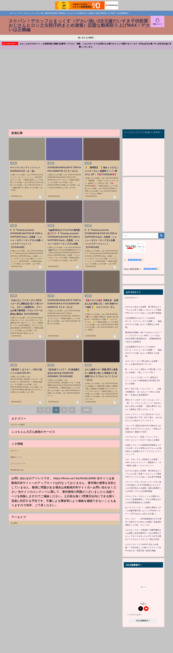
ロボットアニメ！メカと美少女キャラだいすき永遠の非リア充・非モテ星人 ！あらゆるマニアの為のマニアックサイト (143, 417)
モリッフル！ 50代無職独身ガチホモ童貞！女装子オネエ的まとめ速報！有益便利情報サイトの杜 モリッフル (143, 522)
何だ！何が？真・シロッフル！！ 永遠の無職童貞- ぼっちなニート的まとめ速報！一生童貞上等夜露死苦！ (143, 392)
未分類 (13, 163)
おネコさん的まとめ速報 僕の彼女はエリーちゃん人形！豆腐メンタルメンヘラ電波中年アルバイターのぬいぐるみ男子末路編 (143, 310)
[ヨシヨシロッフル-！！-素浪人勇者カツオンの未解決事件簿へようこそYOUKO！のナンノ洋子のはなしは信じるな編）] (143, 510)
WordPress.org (17, 470)
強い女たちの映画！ (86, 38)
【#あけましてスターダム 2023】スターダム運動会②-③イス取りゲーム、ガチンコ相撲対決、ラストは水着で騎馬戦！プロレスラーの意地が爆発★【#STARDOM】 (26, 307)
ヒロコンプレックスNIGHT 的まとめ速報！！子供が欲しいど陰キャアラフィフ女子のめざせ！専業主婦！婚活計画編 (143, 547)
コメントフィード (18, 463)
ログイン (14, 451)
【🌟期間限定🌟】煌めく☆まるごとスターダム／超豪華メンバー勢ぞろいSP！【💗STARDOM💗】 (101, 170)
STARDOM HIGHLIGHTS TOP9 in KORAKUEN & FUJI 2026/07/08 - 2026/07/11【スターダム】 (64, 303)
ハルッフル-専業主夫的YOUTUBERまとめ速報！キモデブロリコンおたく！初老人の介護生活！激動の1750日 (143, 429)
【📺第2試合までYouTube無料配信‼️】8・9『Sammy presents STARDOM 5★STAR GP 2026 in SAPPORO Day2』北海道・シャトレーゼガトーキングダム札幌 (63, 237)
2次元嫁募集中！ (143, 620)
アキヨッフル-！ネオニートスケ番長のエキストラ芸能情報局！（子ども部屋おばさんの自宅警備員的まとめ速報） (143, 499)
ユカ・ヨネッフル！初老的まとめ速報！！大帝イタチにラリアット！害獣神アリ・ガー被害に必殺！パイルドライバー (143, 462)
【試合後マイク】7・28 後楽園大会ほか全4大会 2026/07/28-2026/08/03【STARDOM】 (63, 372)
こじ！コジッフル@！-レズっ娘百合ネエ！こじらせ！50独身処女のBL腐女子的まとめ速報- (142, 380)
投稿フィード (16, 457)
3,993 (86, 410)
